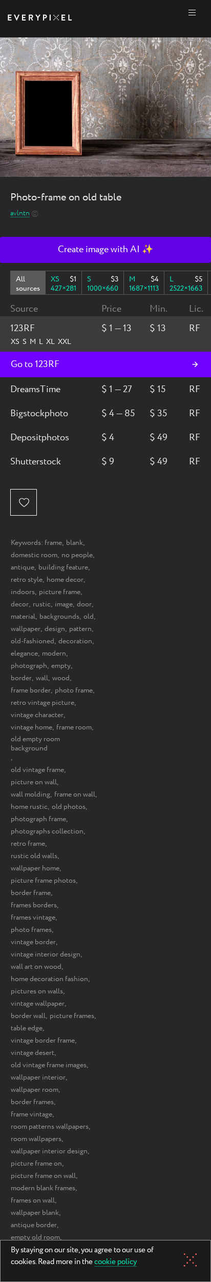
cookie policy (115, 1262)
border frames (32, 1102)
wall (42, 678)
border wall (28, 1016)
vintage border (33, 942)
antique (22, 567)
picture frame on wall (43, 1176)
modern (54, 653)
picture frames (72, 1016)
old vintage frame (37, 770)
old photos (69, 806)
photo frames (31, 929)
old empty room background (35, 744)
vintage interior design (45, 954)
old (88, 616)
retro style (27, 579)
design (55, 629)
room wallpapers (36, 1139)
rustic (42, 604)
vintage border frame (43, 1040)
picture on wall (34, 782)
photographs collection (47, 831)
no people (77, 555)
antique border (34, 1225)
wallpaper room (34, 1089)
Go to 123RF (35, 364)
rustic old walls (34, 856)
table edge (27, 1028)
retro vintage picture (42, 702)
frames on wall (33, 1200)
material (23, 616)
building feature (63, 567)
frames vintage (33, 917)
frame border (31, 690)
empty (61, 665)
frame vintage (31, 1114)
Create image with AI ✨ (105, 249)
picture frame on (36, 1163)
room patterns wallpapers (50, 1126)
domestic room (34, 555)
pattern (80, 629)
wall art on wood (36, 966)
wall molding (30, 794)
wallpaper (25, 629)
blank (74, 542)
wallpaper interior (38, 1077)
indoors (23, 592)
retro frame (28, 843)
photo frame (74, 690)
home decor (65, 579)
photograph (29, 665)
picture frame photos (43, 880)
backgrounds (59, 616)
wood (61, 678)
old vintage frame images (49, 1065)
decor (20, 604)
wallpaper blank (35, 1212)
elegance (24, 653)
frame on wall (74, 794)
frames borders (34, 905)
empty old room (35, 1237)
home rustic (29, 806)
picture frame (59, 592)
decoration (75, 641)
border (21, 678)
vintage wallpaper (38, 1003)
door (84, 604)
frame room (74, 727)
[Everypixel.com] (40, 19)
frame (53, 542)
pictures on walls (37, 991)
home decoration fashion (49, 979)
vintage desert (32, 1052)
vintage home (31, 727)
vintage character (37, 715)
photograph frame (38, 819)
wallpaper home (35, 868)
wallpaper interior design (49, 1151)
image (64, 604)
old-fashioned (32, 641)
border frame (31, 893)
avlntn (20, 213)
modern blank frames (43, 1188)
